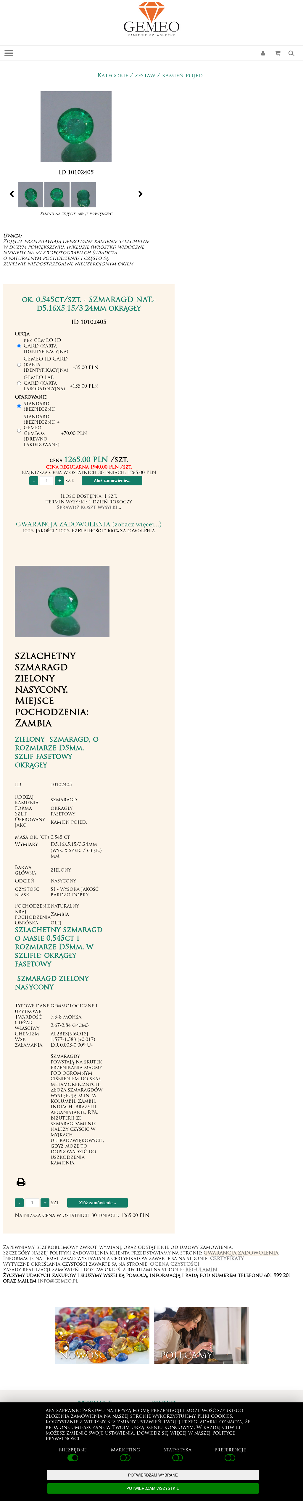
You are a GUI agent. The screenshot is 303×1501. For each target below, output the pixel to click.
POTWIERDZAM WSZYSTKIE (152, 1488)
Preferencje (230, 1450)
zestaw (145, 76)
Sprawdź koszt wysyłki (87, 507)
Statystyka (177, 1450)
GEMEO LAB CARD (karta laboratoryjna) (44, 383)
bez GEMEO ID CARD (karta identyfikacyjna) (46, 346)
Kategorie (112, 76)
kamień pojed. (183, 76)
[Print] (21, 1182)
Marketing (125, 1450)
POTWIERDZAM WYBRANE (153, 1475)
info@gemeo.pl (58, 1281)
